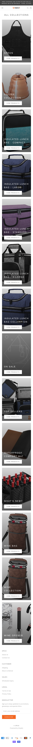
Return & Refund (7, 671)
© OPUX (16, 725)
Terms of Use (6, 691)
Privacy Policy (6, 694)
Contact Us (6, 658)
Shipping (5, 668)
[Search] (28, 8)
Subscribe (8, 717)
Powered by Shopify (16, 728)
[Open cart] (30, 8)
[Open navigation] (2, 8)
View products (13, 58)
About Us (5, 655)
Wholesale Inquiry (8, 681)
